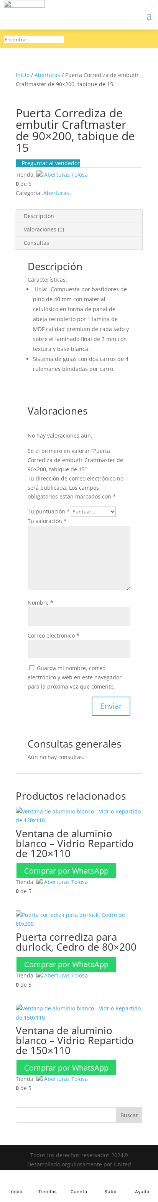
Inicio (23, 75)
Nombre (40, 602)
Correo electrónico (53, 635)
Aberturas (47, 75)
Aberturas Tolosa (66, 174)
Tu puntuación (49, 511)
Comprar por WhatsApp (66, 871)
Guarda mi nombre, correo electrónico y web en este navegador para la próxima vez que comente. (75, 677)
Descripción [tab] (39, 216)
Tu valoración (47, 521)
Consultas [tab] (36, 242)
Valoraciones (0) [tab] (44, 229)
